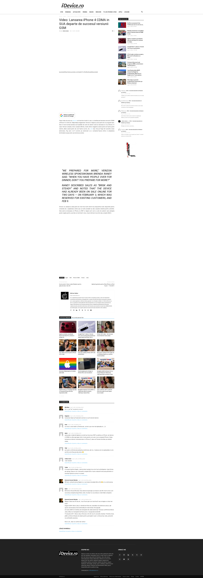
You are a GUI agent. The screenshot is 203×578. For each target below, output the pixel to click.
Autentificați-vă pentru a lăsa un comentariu (76, 411)
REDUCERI (98, 12)
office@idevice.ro (93, 570)
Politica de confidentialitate (115, 576)
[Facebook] (71, 310)
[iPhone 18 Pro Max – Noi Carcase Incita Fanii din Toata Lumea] (105, 327)
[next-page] (63, 396)
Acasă (60, 16)
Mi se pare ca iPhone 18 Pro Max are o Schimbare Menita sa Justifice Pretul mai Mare (105, 354)
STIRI (61, 12)
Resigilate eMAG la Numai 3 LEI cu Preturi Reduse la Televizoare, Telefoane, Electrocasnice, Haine (105, 373)
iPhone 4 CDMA (76, 277)
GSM (70, 277)
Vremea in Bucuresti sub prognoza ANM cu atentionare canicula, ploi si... (135, 64)
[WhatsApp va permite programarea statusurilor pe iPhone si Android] (122, 82)
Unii (91, 129)
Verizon (83, 277)
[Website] (88, 310)
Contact (137, 576)
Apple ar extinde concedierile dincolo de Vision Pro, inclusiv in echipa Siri (66, 335)
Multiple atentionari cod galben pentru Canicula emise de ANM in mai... (135, 32)
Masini (91, 12)
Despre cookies (126, 576)
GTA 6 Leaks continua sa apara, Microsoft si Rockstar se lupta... (135, 56)
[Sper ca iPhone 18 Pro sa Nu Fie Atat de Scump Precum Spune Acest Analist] (105, 382)
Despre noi (96, 576)
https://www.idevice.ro (75, 295)
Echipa (132, 576)
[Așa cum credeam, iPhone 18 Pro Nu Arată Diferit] (86, 345)
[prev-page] (60, 396)
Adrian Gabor (66, 31)
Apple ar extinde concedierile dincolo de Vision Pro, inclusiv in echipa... (135, 40)
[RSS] (132, 555)
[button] (142, 12)
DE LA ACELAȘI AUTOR (77, 317)
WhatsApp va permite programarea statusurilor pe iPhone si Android (134, 81)
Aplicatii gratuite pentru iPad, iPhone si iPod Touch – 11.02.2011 (103, 285)
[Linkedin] (77, 310)
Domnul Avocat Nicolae (71, 480)
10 (113, 31)
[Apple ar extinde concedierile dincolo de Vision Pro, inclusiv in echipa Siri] (67, 327)
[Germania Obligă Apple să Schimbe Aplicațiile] (67, 364)
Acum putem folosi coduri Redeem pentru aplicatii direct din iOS (70, 285)
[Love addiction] (131, 158)
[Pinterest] (80, 310)
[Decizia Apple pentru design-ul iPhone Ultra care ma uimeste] (86, 364)
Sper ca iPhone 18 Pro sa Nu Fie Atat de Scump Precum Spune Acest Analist (104, 391)
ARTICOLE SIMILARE (65, 317)
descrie (75, 120)
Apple (120, 12)
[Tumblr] (83, 310)
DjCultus (67, 407)
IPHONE (142, 576)
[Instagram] (74, 310)
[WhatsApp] (119, 559)
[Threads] (128, 559)
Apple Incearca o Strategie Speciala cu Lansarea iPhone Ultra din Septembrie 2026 (67, 391)
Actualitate (76, 12)
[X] (85, 310)
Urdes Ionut (68, 458)
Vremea (85, 12)
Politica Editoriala (104, 576)
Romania (68, 12)
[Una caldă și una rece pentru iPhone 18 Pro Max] (67, 345)
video (87, 277)
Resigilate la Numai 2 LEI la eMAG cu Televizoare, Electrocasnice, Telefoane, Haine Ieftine (86, 391)
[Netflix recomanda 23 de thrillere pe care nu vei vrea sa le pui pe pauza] (122, 25)
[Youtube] (91, 310)
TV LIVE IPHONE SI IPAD (109, 12)
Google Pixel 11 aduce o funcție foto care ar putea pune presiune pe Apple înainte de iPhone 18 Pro (86, 335)
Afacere (126, 12)
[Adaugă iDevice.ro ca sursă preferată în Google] (86, 115)
